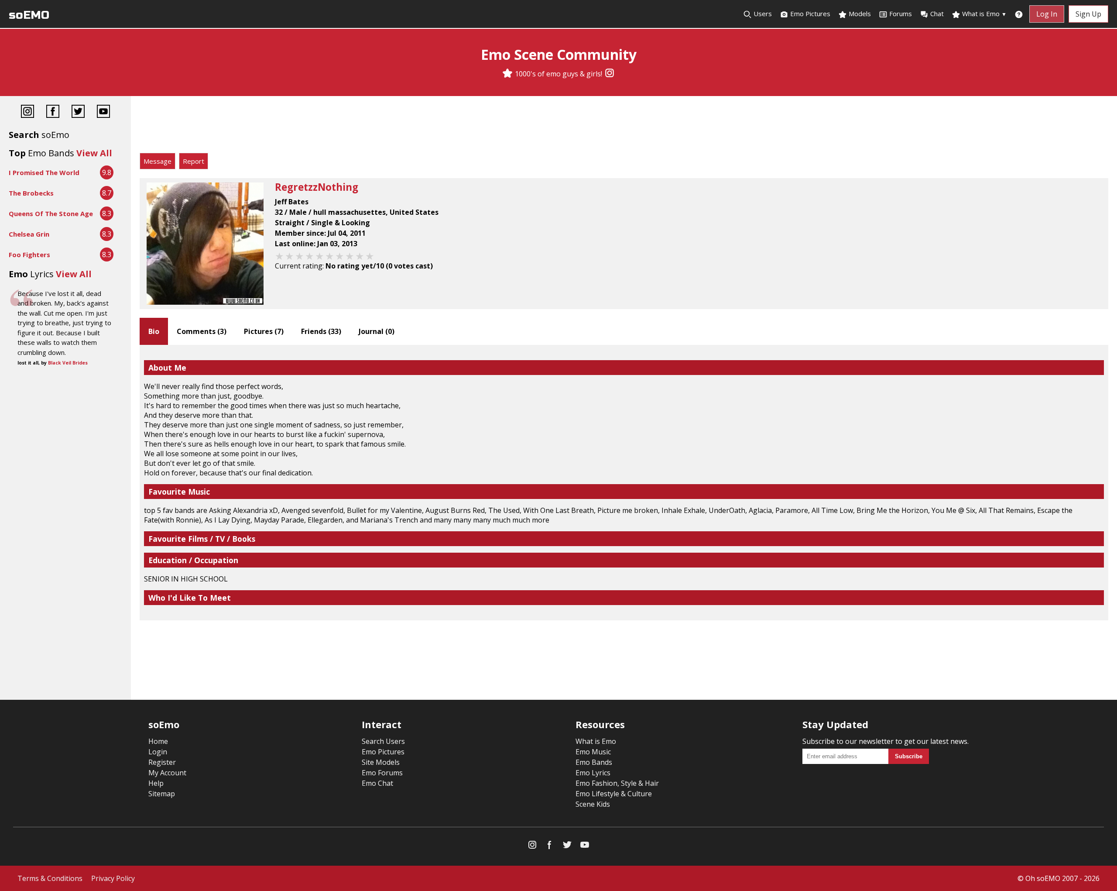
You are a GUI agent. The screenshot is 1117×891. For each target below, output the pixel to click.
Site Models (381, 762)
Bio (153, 331)
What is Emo (983, 13)
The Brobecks (31, 193)
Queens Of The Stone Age (51, 213)
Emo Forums (382, 772)
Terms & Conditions (49, 878)
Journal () (376, 331)
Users (762, 13)
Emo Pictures (809, 13)
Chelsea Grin (29, 234)
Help (156, 783)
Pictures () (264, 331)
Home (158, 741)
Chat (937, 13)
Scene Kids (593, 804)
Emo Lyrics (593, 772)
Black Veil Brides (68, 363)
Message (157, 161)
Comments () (201, 331)
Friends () (321, 331)
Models (859, 13)
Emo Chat (377, 783)
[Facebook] (52, 112)
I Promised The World (44, 172)
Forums (900, 13)
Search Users (383, 741)
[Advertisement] (624, 126)
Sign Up (1088, 14)
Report (193, 161)
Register (162, 762)
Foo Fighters (29, 254)
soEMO (29, 15)
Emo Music (593, 752)
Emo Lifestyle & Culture (614, 793)
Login (157, 752)
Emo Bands (594, 762)
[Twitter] (78, 112)
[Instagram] (609, 74)
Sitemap (161, 793)
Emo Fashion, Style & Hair (617, 783)
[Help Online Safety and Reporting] (1018, 14)
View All (94, 153)
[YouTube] (103, 112)
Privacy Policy (113, 878)
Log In (1046, 14)
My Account (167, 772)
